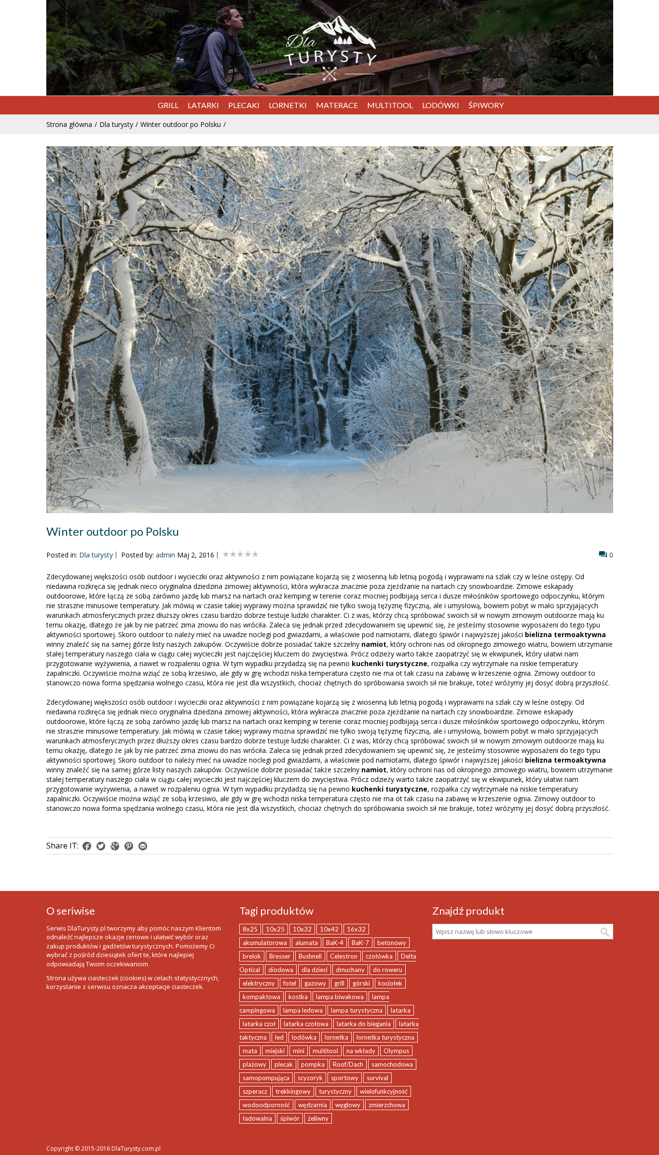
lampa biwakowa (340, 997)
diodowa (280, 970)
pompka (313, 1064)
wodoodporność (266, 1105)
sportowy (344, 1078)
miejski (275, 1051)
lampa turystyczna (357, 1010)
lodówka (304, 1037)
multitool (325, 1051)
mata (250, 1051)
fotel (289, 983)
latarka (401, 1010)
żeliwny (318, 1118)
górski (361, 983)
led (279, 1037)
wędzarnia (312, 1105)
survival (377, 1078)
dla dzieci (315, 970)
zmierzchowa (387, 1105)
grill (339, 983)
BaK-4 (334, 942)
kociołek (390, 983)
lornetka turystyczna (385, 1037)
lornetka (336, 1037)
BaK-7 (360, 942)
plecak (284, 1064)
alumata (306, 942)
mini (298, 1051)
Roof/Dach (348, 1064)
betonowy (391, 942)
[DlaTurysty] (329, 48)
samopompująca (266, 1078)
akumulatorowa (265, 942)
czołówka (379, 956)
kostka (298, 997)
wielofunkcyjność (384, 1091)
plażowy (254, 1064)
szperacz (255, 1091)
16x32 (356, 929)
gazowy (315, 983)
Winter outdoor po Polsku (180, 124)
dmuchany (350, 970)
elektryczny (259, 983)
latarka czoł (259, 1024)
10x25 (275, 929)
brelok (252, 956)
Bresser (279, 956)
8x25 (250, 929)
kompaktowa (261, 997)
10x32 (302, 929)
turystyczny (335, 1091)
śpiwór (290, 1118)
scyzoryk (310, 1078)
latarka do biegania (364, 1024)
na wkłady (360, 1051)
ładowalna (257, 1118)
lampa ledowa (303, 1010)
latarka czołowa (306, 1024)
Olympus (396, 1051)
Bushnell (310, 956)
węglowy (347, 1105)
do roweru (387, 970)
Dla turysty (116, 124)
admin (165, 554)
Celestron (343, 956)
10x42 (329, 929)
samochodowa (392, 1064)
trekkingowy (293, 1091)
